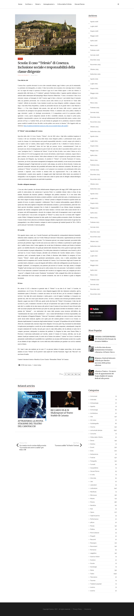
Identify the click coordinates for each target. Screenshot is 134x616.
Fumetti (92, 464)
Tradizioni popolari (96, 584)
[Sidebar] (118, 4)
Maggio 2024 (94, 150)
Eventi (92, 447)
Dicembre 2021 (95, 289)
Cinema (92, 427)
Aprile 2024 (93, 155)
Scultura (92, 560)
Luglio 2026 (94, 26)
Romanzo (93, 550)
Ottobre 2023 (94, 184)
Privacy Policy (77, 609)
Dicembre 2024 (95, 117)
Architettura (94, 413)
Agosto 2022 (94, 251)
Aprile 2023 (93, 213)
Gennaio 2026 (94, 55)
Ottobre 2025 (94, 69)
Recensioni (93, 546)
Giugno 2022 (94, 260)
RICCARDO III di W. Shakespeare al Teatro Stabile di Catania (62, 413)
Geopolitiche (94, 468)
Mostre (92, 498)
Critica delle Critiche (64, 4)
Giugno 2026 (94, 31)
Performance (94, 519)
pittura (92, 522)
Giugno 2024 (94, 146)
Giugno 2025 (94, 88)
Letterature (93, 488)
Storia (92, 570)
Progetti (92, 536)
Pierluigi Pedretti (24, 75)
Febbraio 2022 (94, 280)
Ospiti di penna (95, 516)
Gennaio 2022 (94, 284)
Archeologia (94, 410)
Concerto (93, 434)
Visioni (37, 4)
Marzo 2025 (93, 103)
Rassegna (93, 543)
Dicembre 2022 (95, 232)
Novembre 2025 (95, 64)
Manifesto (93, 492)
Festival (92, 457)
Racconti (93, 539)
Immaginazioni (48, 4)
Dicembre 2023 (95, 174)
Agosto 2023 (94, 194)
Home (20, 4)
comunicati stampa (96, 430)
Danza (92, 440)
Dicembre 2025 (95, 60)
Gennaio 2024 (94, 170)
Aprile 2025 (93, 98)
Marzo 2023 (93, 217)
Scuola (92, 563)
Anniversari (93, 396)
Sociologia (93, 567)
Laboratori (93, 485)
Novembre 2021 (95, 294)
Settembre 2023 (95, 189)
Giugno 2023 (94, 203)
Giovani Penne (80, 4)
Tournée (92, 580)
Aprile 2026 (93, 40)
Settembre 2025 (95, 74)
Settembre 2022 (95, 246)
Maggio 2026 (94, 36)
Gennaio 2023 (94, 227)
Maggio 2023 (94, 208)
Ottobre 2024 (94, 127)
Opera (92, 512)
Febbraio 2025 (94, 107)
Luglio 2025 (94, 84)
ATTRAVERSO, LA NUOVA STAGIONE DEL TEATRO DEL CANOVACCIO (30, 424)
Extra (20, 58)
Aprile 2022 (93, 270)
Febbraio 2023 (94, 222)
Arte (91, 416)
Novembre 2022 (95, 237)
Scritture (28, 4)
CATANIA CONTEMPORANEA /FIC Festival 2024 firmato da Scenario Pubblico (105, 339)
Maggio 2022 (94, 265)
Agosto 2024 (94, 136)
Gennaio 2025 (94, 112)
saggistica (93, 553)
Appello (92, 406)
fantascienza (94, 454)
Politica (92, 529)
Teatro (92, 574)
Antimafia (93, 399)
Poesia (92, 526)
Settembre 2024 (95, 131)
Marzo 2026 (94, 45)
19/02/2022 (34, 75)
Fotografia (93, 461)
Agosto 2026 (94, 21)
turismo (92, 587)
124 (62, 374)
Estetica (92, 444)
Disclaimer (87, 609)
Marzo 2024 (93, 160)
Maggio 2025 (94, 93)
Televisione (93, 577)
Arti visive (93, 420)
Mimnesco (93, 495)
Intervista (93, 478)
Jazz (91, 481)
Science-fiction (95, 556)
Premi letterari (94, 533)
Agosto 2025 (94, 79)
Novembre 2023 (95, 179)
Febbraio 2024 (94, 165)
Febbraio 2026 (94, 50)
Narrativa (93, 505)
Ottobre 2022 (94, 241)
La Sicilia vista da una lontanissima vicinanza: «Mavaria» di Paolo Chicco (105, 349)
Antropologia (94, 403)
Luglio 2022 (94, 256)
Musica (92, 502)
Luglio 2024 (94, 141)
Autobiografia (94, 423)
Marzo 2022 (93, 275)
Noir (91, 509)
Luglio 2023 (94, 198)
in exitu (92, 474)
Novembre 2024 (95, 122)
